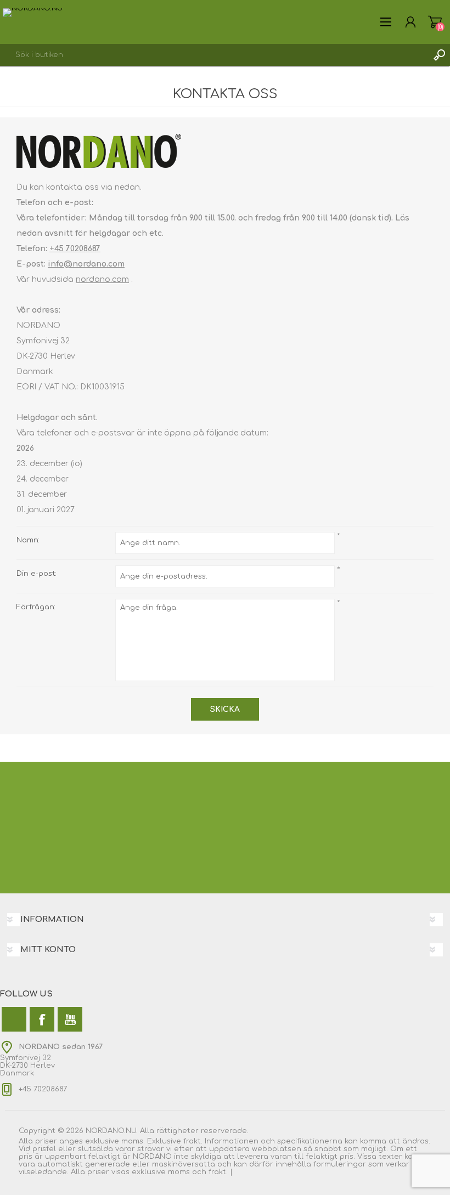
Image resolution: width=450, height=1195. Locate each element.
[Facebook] (42, 1019)
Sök (439, 55)
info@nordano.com (86, 264)
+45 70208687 (74, 249)
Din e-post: (36, 573)
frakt (217, 1172)
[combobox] (214, 55)
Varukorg (435, 22)
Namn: (28, 540)
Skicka (225, 709)
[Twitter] (14, 1019)
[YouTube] (70, 1019)
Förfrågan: (35, 607)
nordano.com (102, 279)
